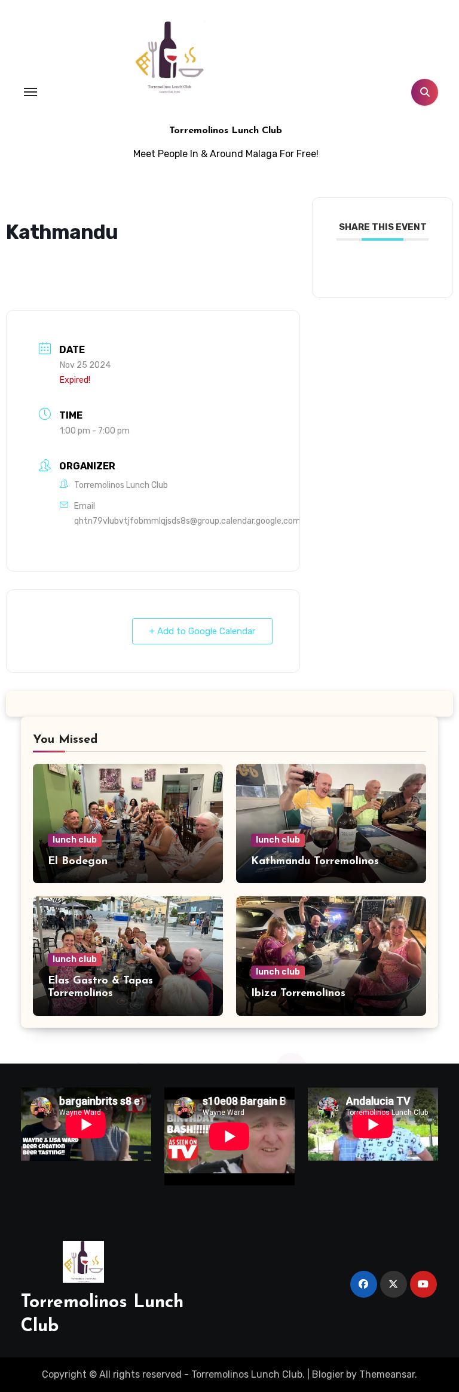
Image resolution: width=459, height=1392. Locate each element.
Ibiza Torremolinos (298, 993)
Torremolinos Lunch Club (225, 131)
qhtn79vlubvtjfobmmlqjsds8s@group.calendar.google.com (187, 521)
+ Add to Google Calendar (202, 631)
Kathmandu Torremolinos (315, 861)
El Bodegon (78, 861)
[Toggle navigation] (30, 92)
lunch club (75, 840)
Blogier (328, 1374)
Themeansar (387, 1374)
